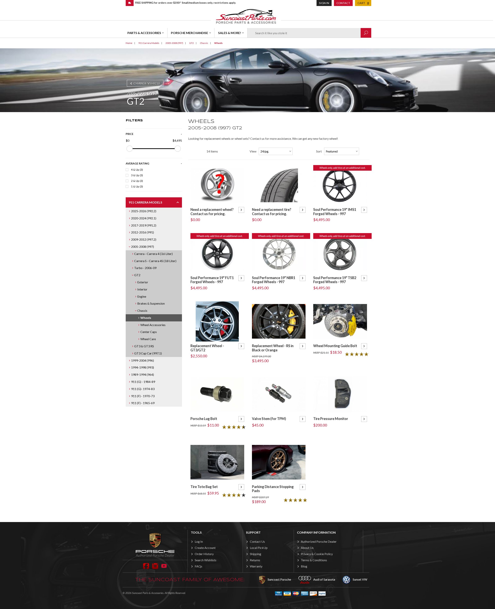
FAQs (198, 566)
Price (129, 133)
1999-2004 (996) (142, 360)
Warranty (256, 566)
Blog (304, 566)
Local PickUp (259, 547)
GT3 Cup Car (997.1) (148, 353)
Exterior (142, 282)
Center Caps (148, 332)
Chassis (142, 310)
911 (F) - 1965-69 (142, 403)
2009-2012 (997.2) (143, 239)
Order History (204, 554)
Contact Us (257, 541)
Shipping (255, 554)
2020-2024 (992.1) (143, 218)
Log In (199, 541)
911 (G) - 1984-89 (143, 381)
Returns (255, 560)
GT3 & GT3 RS (144, 346)
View (253, 151)
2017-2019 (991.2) (143, 225)
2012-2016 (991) (142, 232)
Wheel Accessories (153, 325)
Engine (141, 296)
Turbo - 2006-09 (145, 268)
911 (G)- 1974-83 (142, 389)
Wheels (145, 317)
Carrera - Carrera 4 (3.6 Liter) (153, 254)
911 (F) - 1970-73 (142, 396)
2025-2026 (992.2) (143, 211)
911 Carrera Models (145, 202)
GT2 (137, 275)
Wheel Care (148, 339)
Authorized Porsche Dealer (319, 541)
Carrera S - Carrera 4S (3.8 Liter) (155, 261)
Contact (343, 3)
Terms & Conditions (314, 560)
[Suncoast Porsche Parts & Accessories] (246, 16)
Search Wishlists (205, 560)
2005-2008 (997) (142, 246)
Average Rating (137, 163)
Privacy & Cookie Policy (317, 554)
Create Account (205, 547)
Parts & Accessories (144, 33)
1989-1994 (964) (142, 374)
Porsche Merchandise (189, 33)
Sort (319, 151)
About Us (307, 547)
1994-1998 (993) (142, 367)
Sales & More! (229, 33)
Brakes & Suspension (151, 303)
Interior (142, 289)
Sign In (324, 3)
